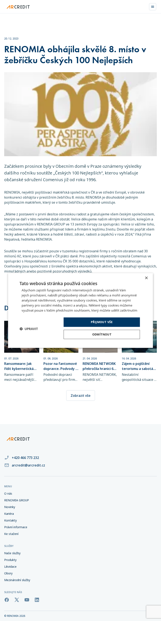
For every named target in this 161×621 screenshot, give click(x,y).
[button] (28, 328)
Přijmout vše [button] (102, 322)
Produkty (10, 560)
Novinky (9, 507)
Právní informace (15, 527)
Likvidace (10, 567)
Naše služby (12, 553)
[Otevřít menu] (152, 6)
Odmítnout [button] (102, 334)
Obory (8, 573)
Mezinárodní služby (17, 580)
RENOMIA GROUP (16, 500)
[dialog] (80, 310)
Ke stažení (11, 534)
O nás (8, 493)
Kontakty (10, 520)
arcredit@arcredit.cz (28, 465)
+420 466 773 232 (25, 457)
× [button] (146, 278)
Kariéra (9, 514)
